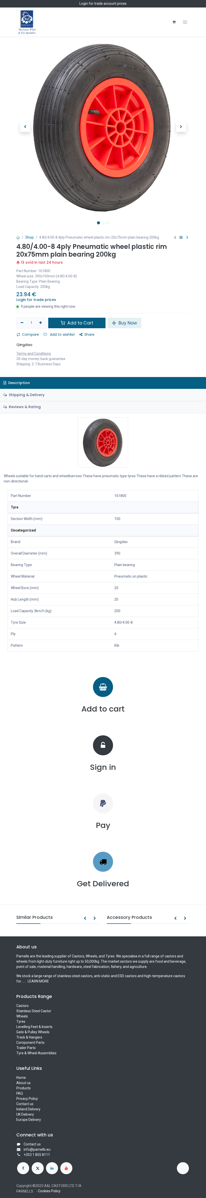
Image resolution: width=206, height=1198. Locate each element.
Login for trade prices (36, 299)
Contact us (24, 1104)
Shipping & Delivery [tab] (26, 394)
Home (21, 1078)
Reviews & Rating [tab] (24, 406)
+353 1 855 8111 (37, 1155)
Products (23, 1088)
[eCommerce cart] (173, 22)
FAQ (19, 1093)
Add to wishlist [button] (62, 334)
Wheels (22, 1016)
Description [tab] (18, 382)
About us (23, 1083)
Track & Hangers (29, 1037)
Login (83, 4)
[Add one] (40, 322)
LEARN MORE (38, 981)
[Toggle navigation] (185, 22)
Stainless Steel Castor (33, 1011)
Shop (29, 237)
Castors (22, 1006)
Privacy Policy (27, 1099)
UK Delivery (25, 1114)
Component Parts (30, 1043)
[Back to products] (181, 237)
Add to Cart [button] (79, 323)
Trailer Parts (26, 1048)
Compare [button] (30, 334)
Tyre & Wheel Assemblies (36, 1053)
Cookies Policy (49, 1191)
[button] (25, 127)
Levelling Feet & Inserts (34, 1027)
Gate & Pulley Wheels (32, 1032)
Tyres (20, 1021)
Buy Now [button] (127, 323)
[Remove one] (22, 322)
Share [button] (89, 334)
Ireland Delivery (28, 1109)
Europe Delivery (28, 1120)
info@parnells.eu (37, 1149)
